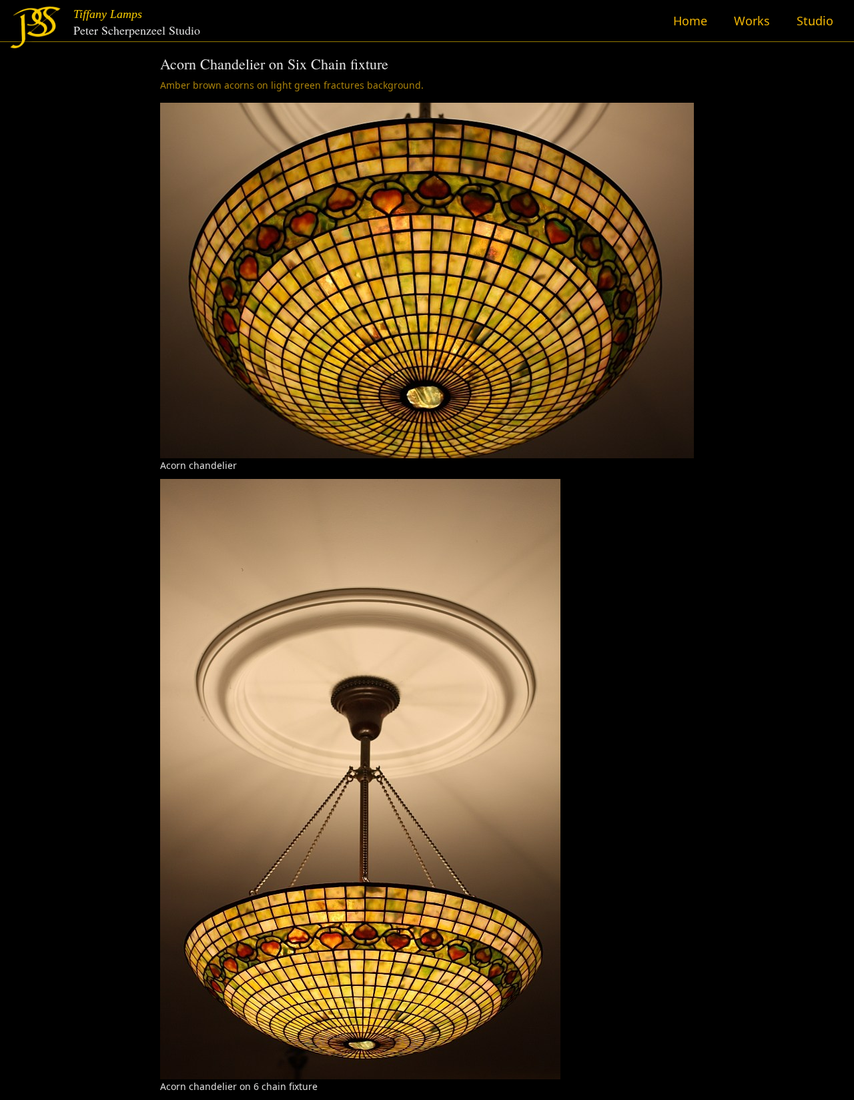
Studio (815, 21)
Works (752, 21)
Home (690, 21)
